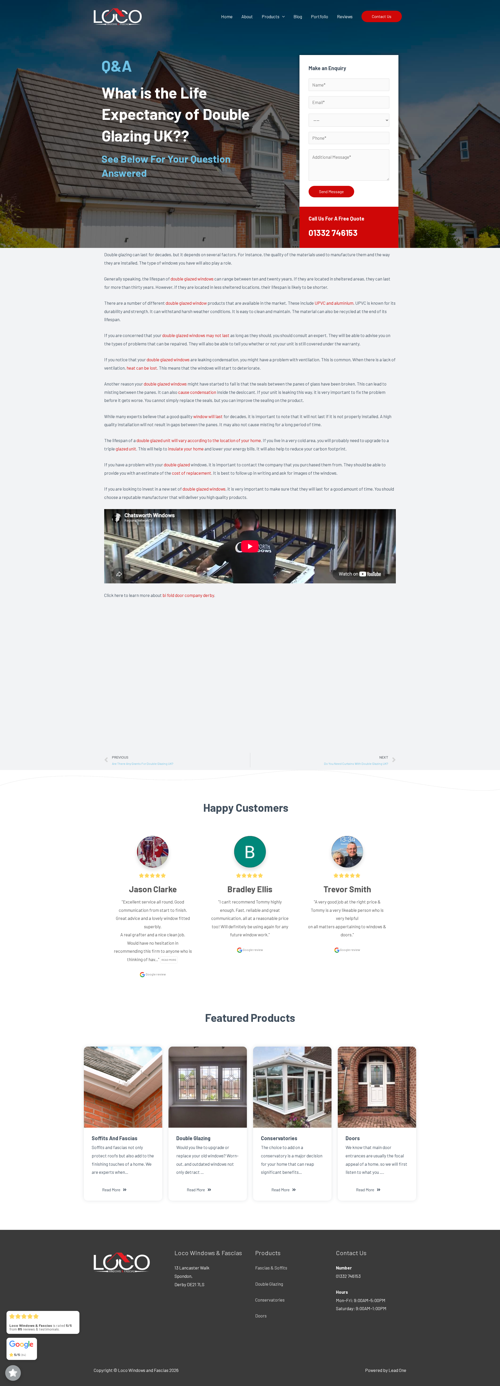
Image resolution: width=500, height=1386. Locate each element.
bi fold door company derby (188, 595)
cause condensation (197, 392)
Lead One (397, 1370)
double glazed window (186, 303)
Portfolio (319, 16)
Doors (261, 1315)
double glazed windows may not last (195, 335)
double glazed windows (192, 278)
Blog (297, 16)
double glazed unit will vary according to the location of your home (198, 440)
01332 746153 (333, 232)
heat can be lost (142, 367)
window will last (208, 416)
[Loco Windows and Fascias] (118, 15)
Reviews (345, 16)
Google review (155, 974)
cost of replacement (191, 472)
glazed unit (126, 448)
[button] (114, 1189)
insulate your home (186, 448)
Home (227, 16)
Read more (168, 959)
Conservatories (270, 1299)
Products (270, 16)
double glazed (177, 464)
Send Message (331, 191)
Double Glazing (269, 1283)
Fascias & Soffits (271, 1267)
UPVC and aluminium (334, 303)
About (247, 16)
